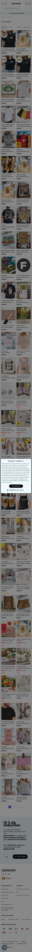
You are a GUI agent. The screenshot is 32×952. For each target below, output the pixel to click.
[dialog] (16, 476)
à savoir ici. (9, 482)
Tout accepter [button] (16, 486)
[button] (16, 490)
